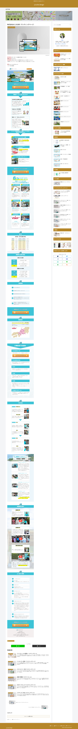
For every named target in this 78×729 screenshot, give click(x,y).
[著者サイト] (57, 45)
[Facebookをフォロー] (60, 45)
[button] (70, 24)
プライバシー (69, 725)
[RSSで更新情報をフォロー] (67, 45)
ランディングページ (11, 640)
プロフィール (57, 725)
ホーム (52, 725)
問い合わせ (63, 725)
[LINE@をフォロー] (64, 45)
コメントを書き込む (28, 716)
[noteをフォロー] (63, 45)
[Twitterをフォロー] (58, 45)
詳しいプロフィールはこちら (60, 43)
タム (62, 40)
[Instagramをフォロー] (61, 45)
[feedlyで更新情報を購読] (66, 45)
